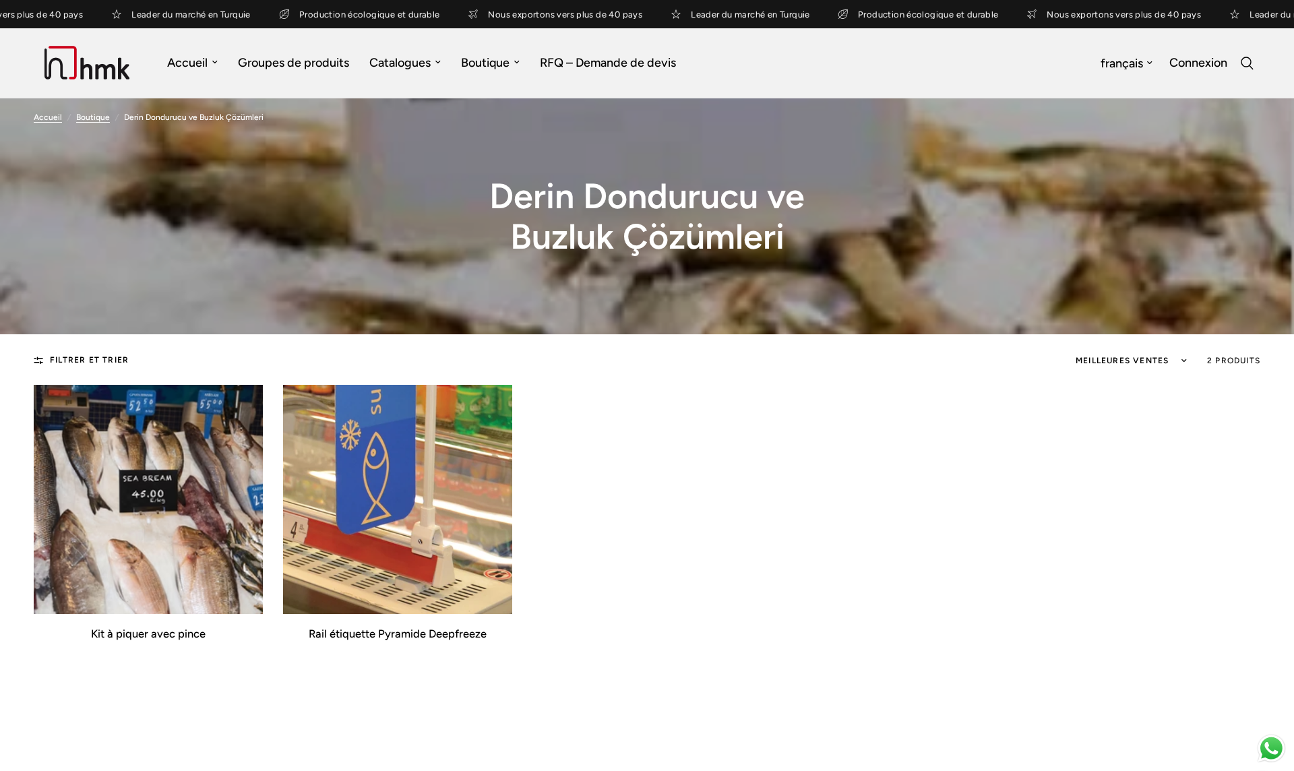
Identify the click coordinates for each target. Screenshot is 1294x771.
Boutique (485, 62)
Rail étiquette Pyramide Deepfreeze (398, 633)
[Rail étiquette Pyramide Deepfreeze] (397, 499)
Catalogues (400, 62)
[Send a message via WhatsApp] (1271, 748)
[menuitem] (192, 63)
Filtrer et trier (89, 360)
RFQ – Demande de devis (608, 62)
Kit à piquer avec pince (148, 633)
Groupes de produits (293, 62)
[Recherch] (1247, 63)
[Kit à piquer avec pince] (148, 499)
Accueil (187, 62)
